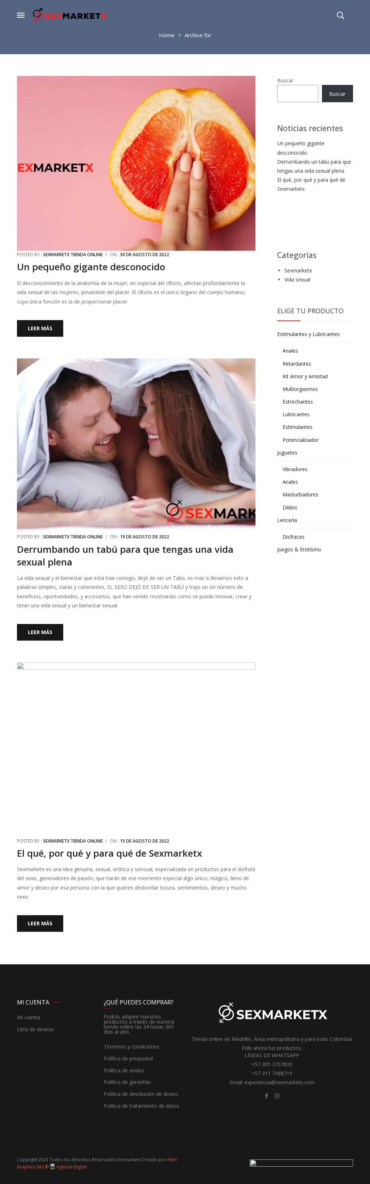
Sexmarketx (298, 270)
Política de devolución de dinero (141, 1094)
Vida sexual (297, 279)
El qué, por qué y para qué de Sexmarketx (109, 853)
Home (167, 35)
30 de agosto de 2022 (144, 254)
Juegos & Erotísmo (299, 549)
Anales (290, 350)
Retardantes (297, 363)
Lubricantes (296, 414)
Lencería (287, 520)
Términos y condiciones (131, 1047)
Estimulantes (298, 426)
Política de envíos (124, 1071)
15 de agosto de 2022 (144, 841)
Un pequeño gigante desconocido (91, 266)
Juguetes (287, 452)
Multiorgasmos (300, 389)
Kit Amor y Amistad (305, 376)
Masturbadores (300, 494)
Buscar (285, 80)
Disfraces (294, 536)
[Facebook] (266, 1095)
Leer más (40, 328)
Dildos (290, 507)
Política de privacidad (128, 1059)
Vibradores (295, 469)
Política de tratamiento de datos (141, 1106)
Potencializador (301, 439)
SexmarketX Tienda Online (73, 254)
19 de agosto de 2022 (144, 537)
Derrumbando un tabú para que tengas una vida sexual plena (125, 555)
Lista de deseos (35, 1029)
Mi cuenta (28, 1018)
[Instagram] (277, 1095)
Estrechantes (298, 401)
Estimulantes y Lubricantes (308, 334)
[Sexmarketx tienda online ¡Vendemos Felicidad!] (69, 14)
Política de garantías (127, 1082)
